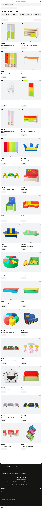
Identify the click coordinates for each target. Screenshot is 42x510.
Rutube (29, 484)
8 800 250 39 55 (21, 478)
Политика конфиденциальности (6, 501)
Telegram (22, 484)
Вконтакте (16, 484)
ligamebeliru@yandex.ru (21, 479)
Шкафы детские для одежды (26, 14)
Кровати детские (5, 14)
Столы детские (14, 14)
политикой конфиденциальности (20, 473)
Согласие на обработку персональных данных (8, 499)
